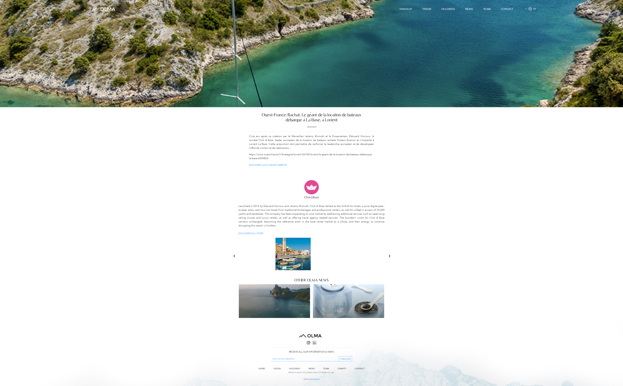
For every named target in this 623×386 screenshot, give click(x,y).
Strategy (405, 9)
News (469, 9)
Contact (507, 9)
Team (486, 9)
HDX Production (315, 379)
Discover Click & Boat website (268, 165)
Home (262, 368)
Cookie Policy (312, 372)
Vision (426, 9)
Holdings (448, 9)
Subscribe (345, 358)
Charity (341, 368)
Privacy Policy (295, 372)
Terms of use (327, 372)
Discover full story (250, 233)
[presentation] (236, 254)
